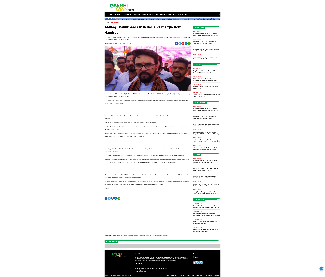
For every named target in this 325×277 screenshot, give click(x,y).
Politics (198, 64)
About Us (138, 254)
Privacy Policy (190, 275)
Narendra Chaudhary (112, 43)
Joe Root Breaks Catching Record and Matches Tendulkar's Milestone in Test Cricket (205, 178)
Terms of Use (181, 275)
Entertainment (161, 14)
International (126, 14)
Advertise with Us (199, 275)
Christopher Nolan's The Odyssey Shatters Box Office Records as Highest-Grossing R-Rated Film (206, 149)
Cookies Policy (208, 275)
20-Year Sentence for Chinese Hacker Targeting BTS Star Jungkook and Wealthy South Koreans (206, 134)
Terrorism (137, 14)
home (110, 14)
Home (167, 275)
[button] (106, 14)
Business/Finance (148, 14)
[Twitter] (195, 257)
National (117, 14)
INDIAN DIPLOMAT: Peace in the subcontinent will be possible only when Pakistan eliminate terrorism (205, 80)
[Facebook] (193, 257)
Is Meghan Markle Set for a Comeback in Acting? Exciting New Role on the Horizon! (140, 235)
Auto (186, 14)
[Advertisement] (175, 5)
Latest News (199, 27)
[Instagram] (197, 257)
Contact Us (138, 263)
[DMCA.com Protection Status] (198, 262)
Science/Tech (172, 14)
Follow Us (196, 254)
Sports (180, 14)
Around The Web (111, 241)
